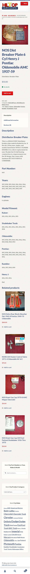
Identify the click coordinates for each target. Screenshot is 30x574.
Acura (5, 508)
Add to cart (7, 93)
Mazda (19, 534)
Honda (24, 528)
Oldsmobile (17, 106)
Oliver (15, 540)
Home (5, 15)
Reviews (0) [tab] (7, 125)
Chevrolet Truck (19, 514)
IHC (10, 531)
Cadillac (12, 511)
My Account (5, 571)
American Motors (17, 508)
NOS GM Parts (12, 15)
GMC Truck (12, 528)
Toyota (10, 549)
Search (15, 571)
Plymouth (9, 543)
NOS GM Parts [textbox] (14, 492)
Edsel (11, 525)
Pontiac (23, 106)
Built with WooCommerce (9, 565)
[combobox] (15, 492)
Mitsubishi (14, 537)
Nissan (23, 537)
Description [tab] (7, 115)
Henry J (7, 106)
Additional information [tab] (11, 120)
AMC (9, 508)
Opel (18, 540)
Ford (19, 525)
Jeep (21, 532)
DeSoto (7, 521)
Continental (15, 518)
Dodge (15, 521)
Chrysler (8, 517)
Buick (6, 511)
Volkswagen (15, 549)
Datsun (20, 518)
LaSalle (10, 534)
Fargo (15, 525)
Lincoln (14, 534)
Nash (18, 537)
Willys (22, 549)
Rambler (4, 108)
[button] (25, 27)
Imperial (16, 531)
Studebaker (13, 547)
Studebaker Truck (12, 108)
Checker (17, 511)
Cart (23, 569)
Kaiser (11, 106)
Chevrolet (8, 514)
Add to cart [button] (8, 327)
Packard (23, 540)
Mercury (7, 537)
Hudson (6, 532)
